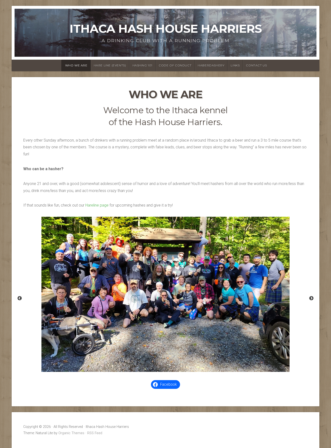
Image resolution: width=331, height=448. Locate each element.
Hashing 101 (143, 65)
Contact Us (256, 65)
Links (235, 65)
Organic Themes (71, 433)
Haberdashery (211, 65)
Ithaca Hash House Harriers (166, 29)
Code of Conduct (175, 65)
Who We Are (76, 65)
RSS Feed (94, 433)
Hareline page (97, 205)
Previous (19, 298)
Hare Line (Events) (110, 65)
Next (311, 298)
